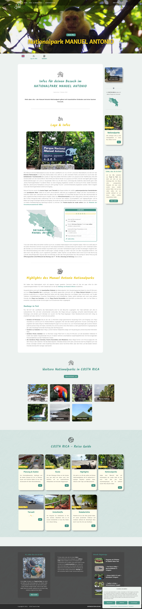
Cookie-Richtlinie (113, 606)
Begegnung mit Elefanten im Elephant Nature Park (112, 560)
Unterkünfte (58, 512)
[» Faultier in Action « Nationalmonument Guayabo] (99, 584)
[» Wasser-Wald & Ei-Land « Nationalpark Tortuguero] (99, 576)
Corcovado (82, 399)
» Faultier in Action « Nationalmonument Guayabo (113, 584)
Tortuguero (60, 418)
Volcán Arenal (82, 418)
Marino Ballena (104, 399)
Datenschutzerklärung (123, 606)
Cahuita (38, 399)
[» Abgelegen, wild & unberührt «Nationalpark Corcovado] (99, 592)
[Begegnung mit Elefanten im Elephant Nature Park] (99, 560)
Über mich (116, 2)
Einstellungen (134, 603)
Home (25, 2)
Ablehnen (122, 603)
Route (57, 472)
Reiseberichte (84, 512)
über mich (34, 595)
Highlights (44, 59)
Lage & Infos (33, 59)
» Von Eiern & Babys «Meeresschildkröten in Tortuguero (112, 568)
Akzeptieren (109, 603)
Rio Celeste (38, 418)
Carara (60, 399)
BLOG (122, 2)
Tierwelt (31, 512)
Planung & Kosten (31, 472)
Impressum (131, 606)
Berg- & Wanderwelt (35, 2)
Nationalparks (114, 132)
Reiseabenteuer (50, 2)
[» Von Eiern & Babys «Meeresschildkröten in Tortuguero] (99, 568)
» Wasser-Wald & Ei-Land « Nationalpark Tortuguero (113, 576)
